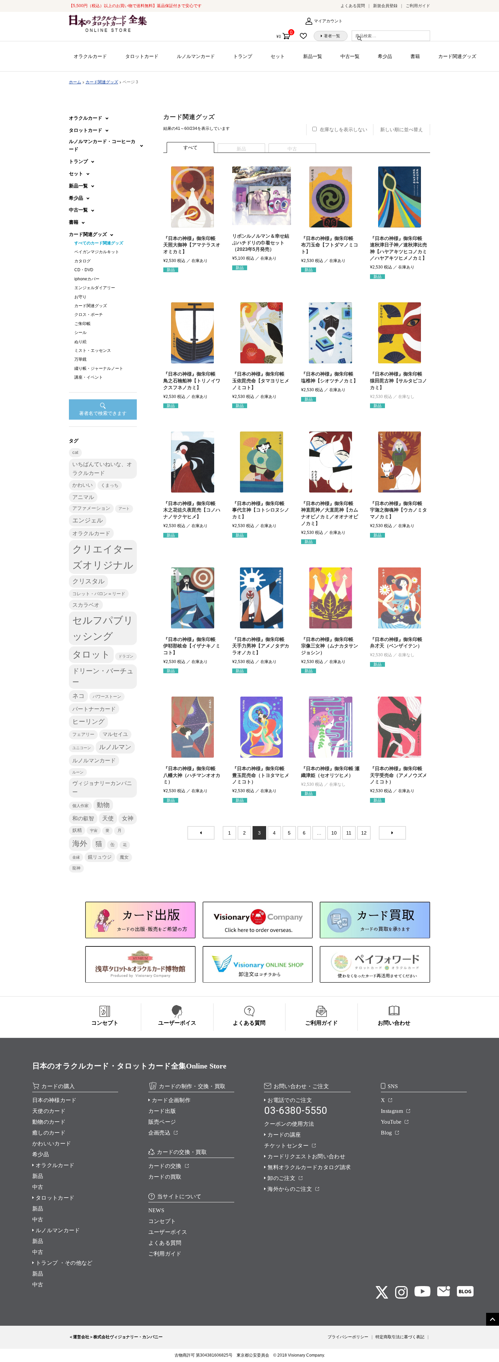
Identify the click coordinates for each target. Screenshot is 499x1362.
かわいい (82, 485)
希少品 (385, 56)
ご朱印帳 (82, 323)
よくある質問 (352, 5)
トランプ (242, 56)
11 (348, 833)
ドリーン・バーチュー (102, 676)
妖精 (77, 830)
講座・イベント (88, 377)
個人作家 (80, 806)
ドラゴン (125, 656)
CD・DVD (83, 269)
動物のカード (49, 1122)
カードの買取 (165, 1177)
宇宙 (93, 830)
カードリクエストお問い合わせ (306, 1156)
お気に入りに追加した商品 (305, 36)
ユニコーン (81, 748)
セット (278, 56)
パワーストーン (107, 696)
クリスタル (88, 581)
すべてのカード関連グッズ (98, 243)
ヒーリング (88, 721)
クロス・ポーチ (88, 314)
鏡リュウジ (100, 857)
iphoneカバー (86, 279)
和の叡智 (83, 818)
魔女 (124, 857)
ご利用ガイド (418, 5)
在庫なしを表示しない (343, 129)
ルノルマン (115, 746)
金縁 (76, 857)
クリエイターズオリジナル (102, 556)
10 (334, 833)
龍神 (76, 868)
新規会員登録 (385, 5)
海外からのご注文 (289, 1189)
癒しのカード (49, 1133)
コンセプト (162, 1221)
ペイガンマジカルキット (96, 251)
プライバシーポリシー (348, 1337)
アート (124, 508)
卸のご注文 (281, 1178)
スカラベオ (85, 605)
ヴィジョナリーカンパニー (102, 787)
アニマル (83, 497)
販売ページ (162, 1122)
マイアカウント (328, 21)
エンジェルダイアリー (94, 287)
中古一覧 (349, 56)
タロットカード (142, 56)
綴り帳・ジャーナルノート (98, 368)
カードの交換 (165, 1166)
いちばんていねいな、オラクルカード (102, 468)
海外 (79, 843)
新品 (37, 1176)
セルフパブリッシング (102, 628)
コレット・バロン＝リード (98, 593)
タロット (91, 654)
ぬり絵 (80, 341)
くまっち (109, 485)
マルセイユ (115, 734)
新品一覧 (312, 56)
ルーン (78, 772)
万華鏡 (80, 359)
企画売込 (159, 1133)
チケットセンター (286, 1145)
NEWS (156, 1210)
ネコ (78, 696)
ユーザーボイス (167, 1232)
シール (80, 332)
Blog (386, 1133)
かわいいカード (51, 1143)
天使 (108, 818)
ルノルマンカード (196, 56)
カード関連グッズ (457, 56)
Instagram (392, 1111)
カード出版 (162, 1111)
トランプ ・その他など (64, 1263)
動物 (103, 804)
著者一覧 (332, 36)
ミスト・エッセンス (92, 350)
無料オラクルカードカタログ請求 (309, 1167)
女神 (127, 818)
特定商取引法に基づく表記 (399, 1337)
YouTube (391, 1122)
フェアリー (83, 734)
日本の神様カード (54, 1100)
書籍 (415, 56)
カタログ (82, 261)
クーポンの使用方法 (289, 1124)
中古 (37, 1187)
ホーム (75, 82)
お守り (80, 297)
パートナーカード (94, 709)
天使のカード (49, 1111)
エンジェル (87, 520)
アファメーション (91, 508)
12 (364, 833)
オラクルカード (90, 56)
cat (75, 452)
